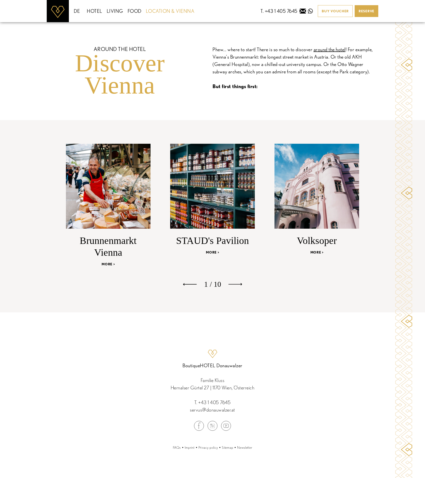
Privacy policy (208, 447)
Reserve (366, 11)
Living (115, 11)
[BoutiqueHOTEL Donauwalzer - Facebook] (199, 429)
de (77, 11)
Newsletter (244, 447)
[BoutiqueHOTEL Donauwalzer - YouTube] (226, 429)
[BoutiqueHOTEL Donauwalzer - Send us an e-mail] (303, 11)
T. (212, 402)
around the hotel (330, 49)
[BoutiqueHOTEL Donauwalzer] (58, 11)
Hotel (94, 11)
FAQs (177, 447)
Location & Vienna (170, 11)
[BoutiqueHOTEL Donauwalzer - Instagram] (212, 429)
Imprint (190, 447)
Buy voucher (335, 11)
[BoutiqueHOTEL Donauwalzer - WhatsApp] (310, 11)
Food (134, 11)
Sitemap (227, 447)
